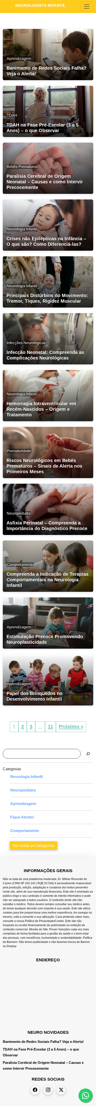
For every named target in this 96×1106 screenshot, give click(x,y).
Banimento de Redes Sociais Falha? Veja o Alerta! (43, 1042)
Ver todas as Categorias (34, 845)
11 (50, 726)
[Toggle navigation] (86, 6)
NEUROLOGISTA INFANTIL (40, 5)
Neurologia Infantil (26, 777)
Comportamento (24, 831)
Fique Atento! (22, 817)
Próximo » (71, 726)
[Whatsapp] (86, 1096)
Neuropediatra (23, 790)
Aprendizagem (23, 804)
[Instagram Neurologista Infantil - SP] (48, 1090)
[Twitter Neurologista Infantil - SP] (61, 1090)
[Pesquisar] (88, 754)
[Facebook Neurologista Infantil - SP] (35, 1090)
